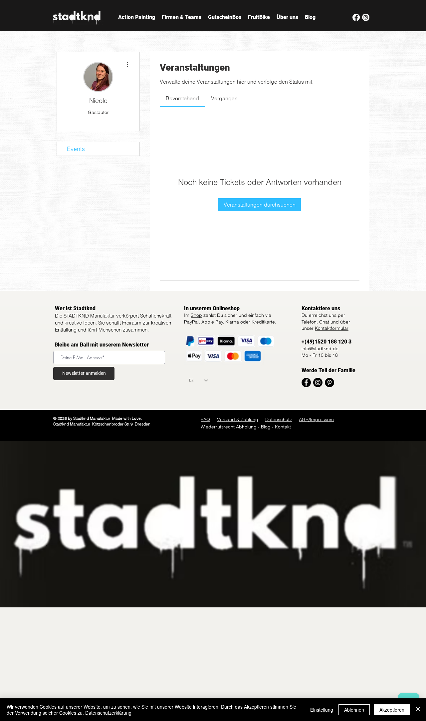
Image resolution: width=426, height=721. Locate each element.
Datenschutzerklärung (108, 712)
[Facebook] (356, 17)
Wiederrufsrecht (218, 427)
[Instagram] (365, 17)
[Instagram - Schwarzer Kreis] (317, 382)
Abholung (246, 427)
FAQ (205, 419)
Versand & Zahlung (237, 419)
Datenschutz (278, 419)
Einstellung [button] (321, 709)
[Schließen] (418, 710)
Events (76, 149)
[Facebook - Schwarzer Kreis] (306, 382)
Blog (266, 427)
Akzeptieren (391, 709)
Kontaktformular (331, 328)
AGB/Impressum (316, 419)
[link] (182, 98)
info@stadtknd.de (320, 349)
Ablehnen (354, 709)
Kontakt (283, 427)
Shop (196, 315)
